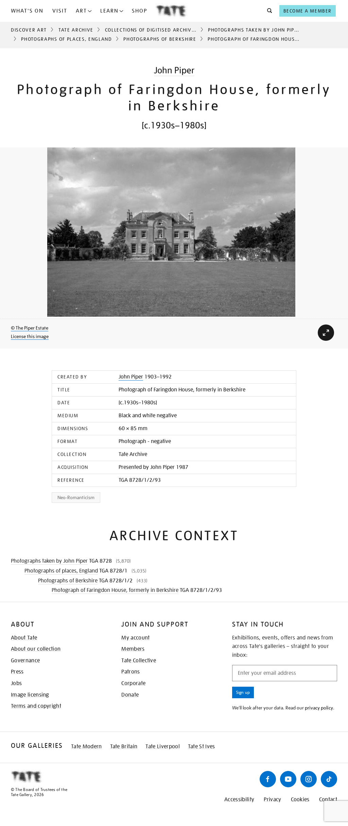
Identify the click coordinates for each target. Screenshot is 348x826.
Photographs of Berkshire (159, 39)
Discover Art (29, 30)
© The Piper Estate (29, 328)
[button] (268, 11)
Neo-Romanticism (75, 497)
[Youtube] (288, 779)
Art (81, 10)
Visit (59, 10)
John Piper (174, 70)
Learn (109, 10)
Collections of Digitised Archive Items (158, 30)
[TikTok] (329, 779)
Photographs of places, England (66, 39)
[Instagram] (308, 779)
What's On (27, 10)
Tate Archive (75, 30)
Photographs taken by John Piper (254, 30)
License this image (30, 336)
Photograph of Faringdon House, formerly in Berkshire (115, 590)
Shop (139, 10)
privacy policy (319, 708)
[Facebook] (268, 779)
